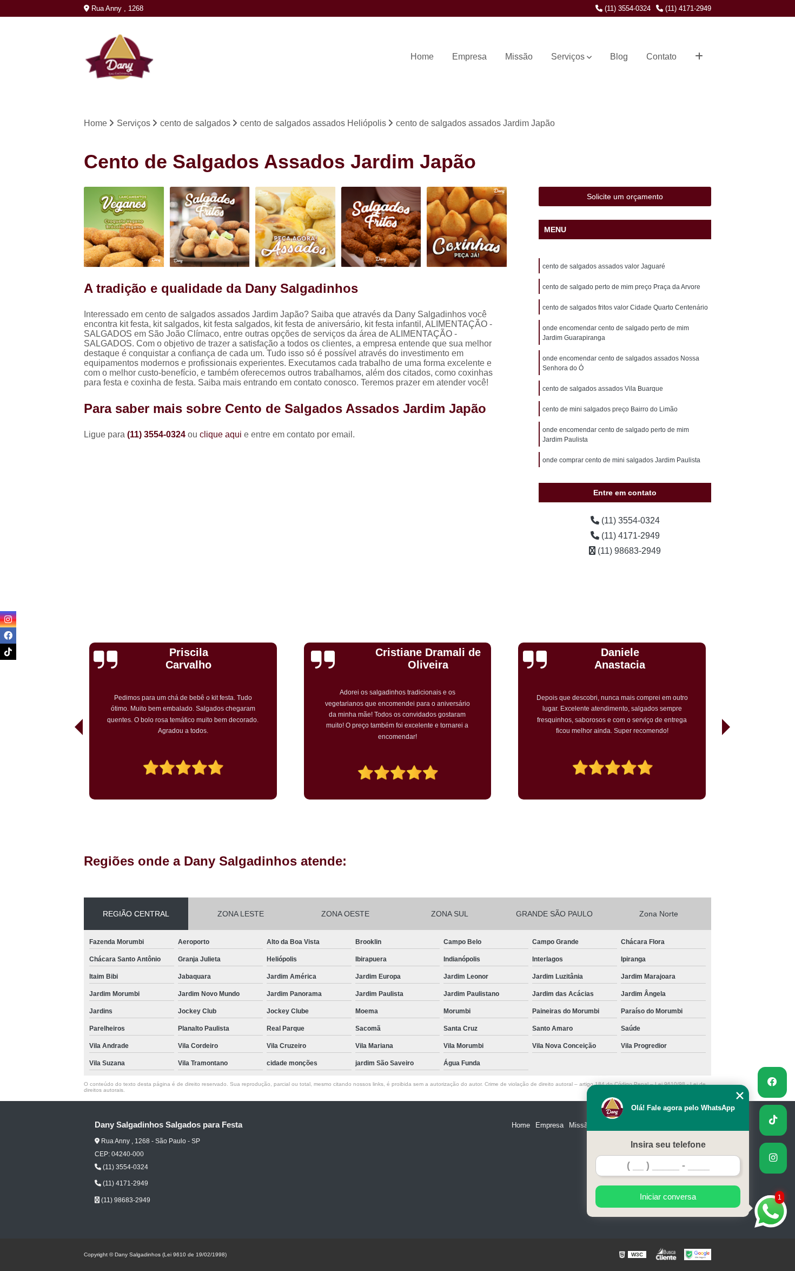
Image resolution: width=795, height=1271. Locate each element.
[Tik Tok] (8, 652)
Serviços (568, 56)
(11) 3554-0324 (626, 8)
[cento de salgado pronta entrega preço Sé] (381, 227)
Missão (519, 56)
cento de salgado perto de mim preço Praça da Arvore (621, 287)
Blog (619, 56)
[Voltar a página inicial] (106, 56)
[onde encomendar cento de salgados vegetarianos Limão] (467, 227)
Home (422, 56)
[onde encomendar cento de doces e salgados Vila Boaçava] (295, 227)
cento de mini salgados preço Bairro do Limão (610, 409)
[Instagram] (8, 619)
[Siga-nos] (773, 1158)
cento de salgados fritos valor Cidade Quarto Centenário (625, 307)
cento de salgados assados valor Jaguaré (603, 266)
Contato (661, 56)
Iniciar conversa (668, 1196)
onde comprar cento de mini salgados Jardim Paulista (621, 460)
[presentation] (63, 769)
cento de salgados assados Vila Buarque (602, 388)
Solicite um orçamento (625, 196)
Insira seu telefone (668, 1144)
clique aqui (221, 434)
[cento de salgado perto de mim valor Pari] (124, 227)
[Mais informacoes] (699, 57)
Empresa (469, 56)
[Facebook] (8, 635)
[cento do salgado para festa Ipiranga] (210, 227)
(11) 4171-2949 (687, 8)
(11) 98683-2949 (628, 550)
